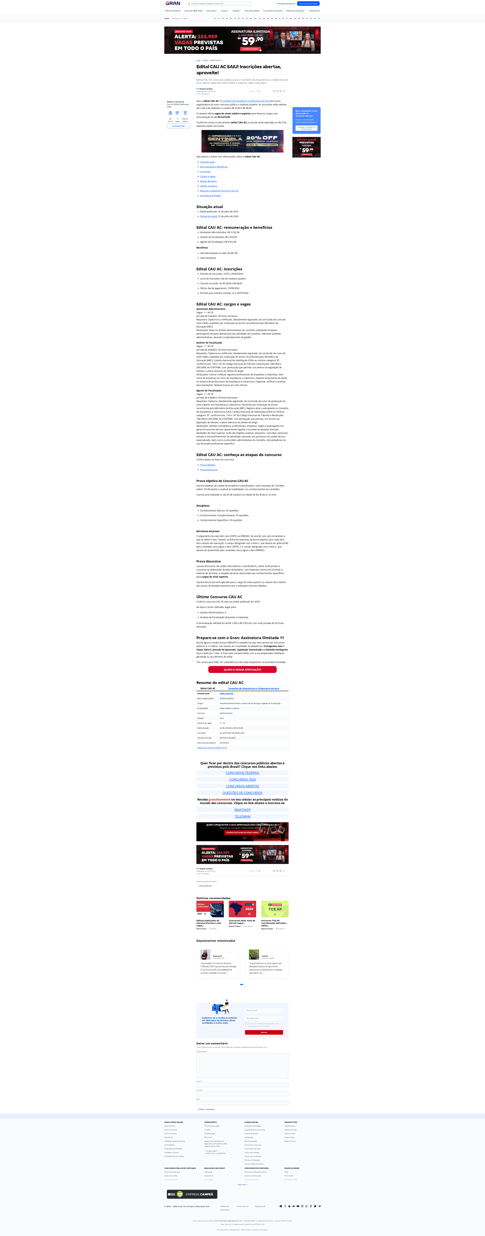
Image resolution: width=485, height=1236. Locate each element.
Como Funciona (170, 1130)
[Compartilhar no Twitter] (277, 91)
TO (319, 18)
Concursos (211, 11)
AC (215, 18)
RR (299, 18)
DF (239, 18)
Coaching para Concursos (254, 1130)
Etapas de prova (208, 181)
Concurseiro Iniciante (273, 11)
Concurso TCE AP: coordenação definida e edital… (274, 923)
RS (303, 18)
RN (291, 18)
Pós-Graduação (250, 1141)
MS (260, 18)
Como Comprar (170, 1134)
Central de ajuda (213, 1126)
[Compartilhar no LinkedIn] (280, 91)
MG (255, 18)
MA (251, 18)
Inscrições (205, 171)
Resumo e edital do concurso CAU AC (219, 190)
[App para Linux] (285, 1206)
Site (198, 1099)
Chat (208, 1130)
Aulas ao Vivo (289, 1134)
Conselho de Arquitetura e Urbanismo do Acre (245, 100)
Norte (205, 60)
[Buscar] (189, 4)
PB (272, 18)
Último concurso (208, 185)
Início (198, 60)
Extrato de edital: (208, 216)
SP (315, 18)
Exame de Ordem (251, 1134)
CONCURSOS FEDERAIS (242, 772)
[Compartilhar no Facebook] (273, 91)
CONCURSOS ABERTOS (242, 786)
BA (231, 18)
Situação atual (207, 161)
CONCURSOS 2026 (242, 779)
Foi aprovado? (216, 1152)
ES (243, 18)
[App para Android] (293, 1206)
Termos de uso (242, 1206)
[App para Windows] (281, 1206)
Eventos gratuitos (287, 4)
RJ (287, 18)
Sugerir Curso (290, 1141)
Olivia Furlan (201, 929)
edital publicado (226, 693)
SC (307, 18)
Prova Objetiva (207, 464)
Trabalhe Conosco (171, 1153)
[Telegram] (319, 1206)
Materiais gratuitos (295, 11)
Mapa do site (260, 1206)
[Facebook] (311, 1206)
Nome (199, 1081)
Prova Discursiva (208, 469)
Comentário (201, 1052)
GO (247, 18)
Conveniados (169, 1145)
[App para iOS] (289, 1206)
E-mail (199, 1090)
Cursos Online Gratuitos (254, 1164)
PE (276, 18)
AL (219, 18)
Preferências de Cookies (174, 1156)
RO (295, 18)
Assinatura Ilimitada (308, 4)
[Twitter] (315, 1206)
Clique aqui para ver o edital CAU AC (212, 747)
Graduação (248, 1137)
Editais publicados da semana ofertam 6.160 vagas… (208, 923)
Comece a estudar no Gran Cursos (242, 833)
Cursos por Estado (251, 1153)
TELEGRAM (242, 816)
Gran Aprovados (252, 11)
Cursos (224, 11)
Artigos (236, 11)
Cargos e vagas (208, 176)
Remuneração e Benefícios (214, 166)
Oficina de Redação (252, 1160)
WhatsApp (210, 1134)
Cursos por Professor (253, 1156)
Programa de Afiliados (173, 1149)
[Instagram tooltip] (302, 1206)
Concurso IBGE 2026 (193, 11)
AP (227, 18)
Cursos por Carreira (252, 1149)
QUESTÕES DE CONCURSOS (242, 793)
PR (283, 18)
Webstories (314, 11)
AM (223, 18)
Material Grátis (290, 1130)
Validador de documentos (174, 1141)
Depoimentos (289, 1126)
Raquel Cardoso (206, 89)
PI (279, 18)
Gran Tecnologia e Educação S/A (226, 1221)
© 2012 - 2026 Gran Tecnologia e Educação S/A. (187, 1206)
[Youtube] (298, 1206)
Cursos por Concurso (252, 1145)
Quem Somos (169, 1126)
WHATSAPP (242, 809)
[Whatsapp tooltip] (306, 1206)
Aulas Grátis (289, 1137)
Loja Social (168, 1137)
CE (235, 18)
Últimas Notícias (172, 11)
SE (311, 18)
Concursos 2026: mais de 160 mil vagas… (242, 921)
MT (264, 18)
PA (268, 18)
